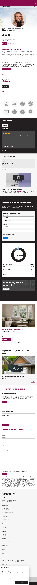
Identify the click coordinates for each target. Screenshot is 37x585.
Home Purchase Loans (5, 523)
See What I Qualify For (12, 43)
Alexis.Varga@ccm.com (6, 81)
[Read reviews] (4, 122)
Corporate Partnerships (5, 545)
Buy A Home (4, 504)
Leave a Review (4, 125)
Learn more (4, 402)
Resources (4, 531)
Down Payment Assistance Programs (7, 512)
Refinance (4, 514)
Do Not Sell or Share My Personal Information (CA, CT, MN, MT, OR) (12, 561)
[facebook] (3, 35)
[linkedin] (6, 35)
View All (33, 381)
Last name (4, 440)
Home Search (4, 4)
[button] (18, 74)
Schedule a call (5, 86)
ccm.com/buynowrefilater (16, 342)
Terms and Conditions (5, 564)
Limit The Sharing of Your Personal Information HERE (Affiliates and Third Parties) (14, 560)
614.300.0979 (5, 80)
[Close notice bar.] (35, 3)
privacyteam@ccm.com (18, 485)
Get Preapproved (5, 424)
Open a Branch (4, 550)
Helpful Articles (4, 534)
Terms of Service (23, 471)
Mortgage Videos (4, 538)
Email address (4, 445)
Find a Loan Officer (4, 554)
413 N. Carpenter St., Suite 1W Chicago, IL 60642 (6, 77)
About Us (3, 543)
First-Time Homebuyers (5, 509)
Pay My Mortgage (4, 539)
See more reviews (5, 128)
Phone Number (5, 450)
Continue (21, 582)
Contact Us (3, 553)
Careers (3, 546)
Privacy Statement (4, 575)
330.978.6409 (6, 79)
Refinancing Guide (4, 516)
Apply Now (4, 43)
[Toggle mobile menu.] (34, 7)
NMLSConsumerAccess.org (6, 541)
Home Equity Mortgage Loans (6, 526)
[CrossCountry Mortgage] (6, 7)
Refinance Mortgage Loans (6, 519)
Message (3, 456)
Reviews (10, 84)
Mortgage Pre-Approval (5, 508)
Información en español (5, 556)
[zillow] (9, 35)
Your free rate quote (6, 339)
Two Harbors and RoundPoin (17, 191)
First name (4, 435)
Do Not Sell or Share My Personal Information (7, 582)
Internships (3, 549)
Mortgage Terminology (5, 537)
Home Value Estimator (5, 535)
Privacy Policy (17, 471)
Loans (3, 521)
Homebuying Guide (5, 505)
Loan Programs (4, 527)
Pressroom (3, 552)
